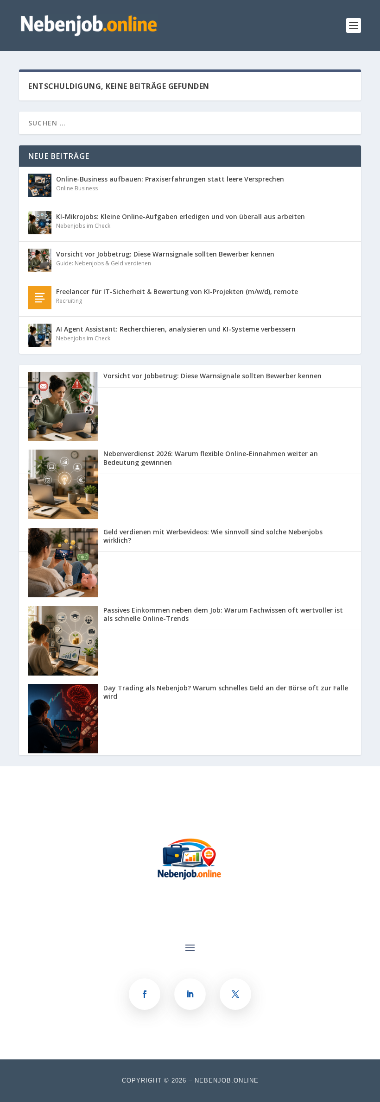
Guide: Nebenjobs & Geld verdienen (103, 263)
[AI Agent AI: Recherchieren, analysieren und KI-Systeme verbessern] (39, 335)
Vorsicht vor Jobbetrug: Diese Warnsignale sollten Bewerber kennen (165, 254)
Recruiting (69, 301)
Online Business (77, 188)
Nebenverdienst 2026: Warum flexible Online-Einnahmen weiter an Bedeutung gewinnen (210, 457)
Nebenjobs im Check (83, 226)
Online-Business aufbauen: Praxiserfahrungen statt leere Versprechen (170, 179)
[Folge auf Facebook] (144, 994)
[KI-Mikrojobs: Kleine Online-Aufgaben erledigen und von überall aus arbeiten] (39, 222)
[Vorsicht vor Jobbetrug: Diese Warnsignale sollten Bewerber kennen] (39, 260)
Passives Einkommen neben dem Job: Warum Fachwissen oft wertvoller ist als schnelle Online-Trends (223, 614)
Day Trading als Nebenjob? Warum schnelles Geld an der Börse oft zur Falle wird (225, 692)
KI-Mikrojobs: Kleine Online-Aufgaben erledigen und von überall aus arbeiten (180, 216)
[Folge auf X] (235, 994)
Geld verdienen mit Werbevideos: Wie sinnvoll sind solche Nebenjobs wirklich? (213, 536)
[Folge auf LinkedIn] (190, 994)
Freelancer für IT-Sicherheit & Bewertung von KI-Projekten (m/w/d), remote (177, 291)
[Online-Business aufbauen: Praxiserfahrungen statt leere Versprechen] (39, 185)
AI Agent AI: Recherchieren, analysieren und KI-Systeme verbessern (176, 329)
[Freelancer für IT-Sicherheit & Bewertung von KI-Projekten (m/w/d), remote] (39, 297)
